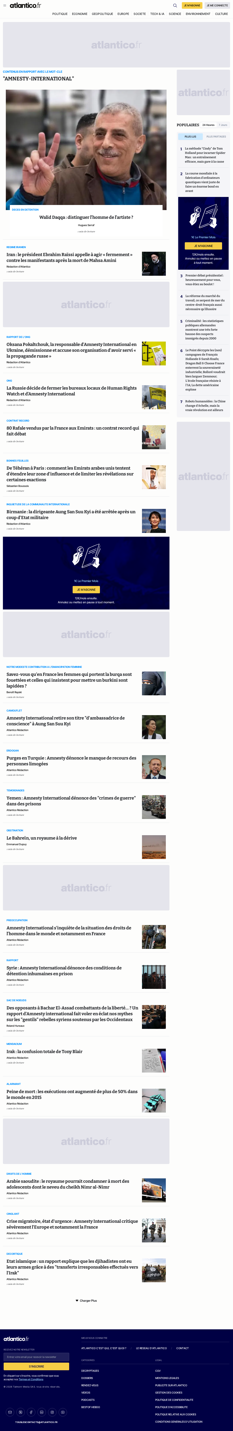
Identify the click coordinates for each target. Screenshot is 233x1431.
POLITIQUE (60, 14)
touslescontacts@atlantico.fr (36, 1422)
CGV (158, 1370)
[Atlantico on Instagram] (52, 1412)
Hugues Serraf (86, 225)
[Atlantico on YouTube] (63, 1412)
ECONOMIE (80, 14)
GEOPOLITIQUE (102, 14)
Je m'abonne (86, 589)
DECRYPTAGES (90, 1370)
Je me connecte (217, 5)
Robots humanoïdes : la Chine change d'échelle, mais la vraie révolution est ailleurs (205, 406)
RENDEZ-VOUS (89, 1385)
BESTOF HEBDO (90, 1407)
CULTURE (221, 14)
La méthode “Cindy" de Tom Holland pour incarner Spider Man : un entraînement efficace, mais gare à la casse (205, 155)
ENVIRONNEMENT (198, 14)
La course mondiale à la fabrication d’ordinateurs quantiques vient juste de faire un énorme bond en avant (202, 182)
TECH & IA (157, 14)
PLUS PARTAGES (216, 136)
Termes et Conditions (31, 1379)
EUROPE (123, 14)
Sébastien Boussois (18, 485)
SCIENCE (175, 14)
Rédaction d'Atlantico (18, 266)
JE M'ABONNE (192, 5)
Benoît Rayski (14, 692)
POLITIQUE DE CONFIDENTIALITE (174, 1399)
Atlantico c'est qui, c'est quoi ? (104, 1348)
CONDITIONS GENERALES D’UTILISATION (178, 1421)
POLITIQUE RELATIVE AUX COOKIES (175, 1414)
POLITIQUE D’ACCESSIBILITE (171, 1407)
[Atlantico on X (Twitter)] (20, 1412)
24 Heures (208, 124)
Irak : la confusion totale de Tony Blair (44, 1051)
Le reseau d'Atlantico (151, 1348)
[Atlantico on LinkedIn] (41, 1412)
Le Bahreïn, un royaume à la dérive (42, 838)
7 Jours (223, 124)
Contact (182, 1348)
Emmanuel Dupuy (17, 844)
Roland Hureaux (15, 1025)
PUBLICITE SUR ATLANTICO (171, 1385)
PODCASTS (87, 1399)
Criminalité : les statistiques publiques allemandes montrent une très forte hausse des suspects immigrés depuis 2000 (204, 329)
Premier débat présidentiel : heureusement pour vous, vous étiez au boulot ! (204, 280)
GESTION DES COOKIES (168, 1392)
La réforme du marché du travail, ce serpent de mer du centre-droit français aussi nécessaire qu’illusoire (205, 302)
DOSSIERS (87, 1378)
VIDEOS (85, 1392)
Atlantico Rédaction (17, 730)
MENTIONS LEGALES (167, 1378)
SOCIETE (140, 14)
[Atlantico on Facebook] (31, 1412)
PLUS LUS (190, 136)
